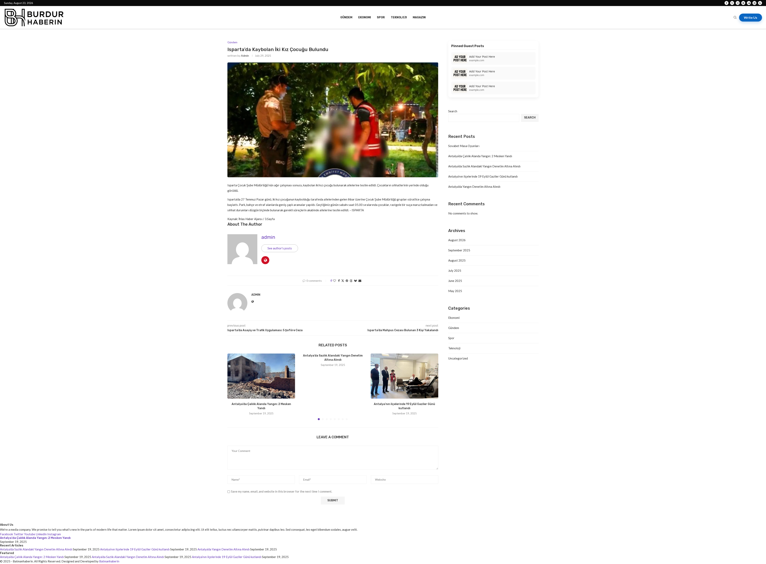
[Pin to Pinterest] (347, 280)
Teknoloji (399, 17)
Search (452, 111)
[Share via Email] (359, 280)
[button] (232, 386)
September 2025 (459, 250)
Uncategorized (458, 358)
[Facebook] (726, 3)
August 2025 (457, 260)
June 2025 (455, 280)
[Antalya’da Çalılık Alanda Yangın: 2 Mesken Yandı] (261, 376)
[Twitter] (732, 3)
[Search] (735, 17)
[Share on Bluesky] (355, 280)
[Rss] (760, 3)
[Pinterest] (743, 3)
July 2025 (454, 270)
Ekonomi (364, 17)
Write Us (750, 17)
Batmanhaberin (109, 561)
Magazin (419, 17)
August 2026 (457, 240)
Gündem (346, 17)
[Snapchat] (754, 3)
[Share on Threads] (351, 280)
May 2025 (455, 291)
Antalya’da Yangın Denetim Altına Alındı (474, 186)
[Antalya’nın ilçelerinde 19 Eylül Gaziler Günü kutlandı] (404, 376)
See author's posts (280, 248)
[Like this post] (334, 280)
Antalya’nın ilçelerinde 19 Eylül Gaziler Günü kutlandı (483, 176)
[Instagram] (738, 3)
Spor (381, 17)
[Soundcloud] (749, 3)
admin (245, 55)
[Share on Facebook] (339, 280)
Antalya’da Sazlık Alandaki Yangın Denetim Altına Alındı (484, 166)
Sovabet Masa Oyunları (463, 146)
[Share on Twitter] (342, 280)
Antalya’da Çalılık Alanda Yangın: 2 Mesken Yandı (480, 156)
